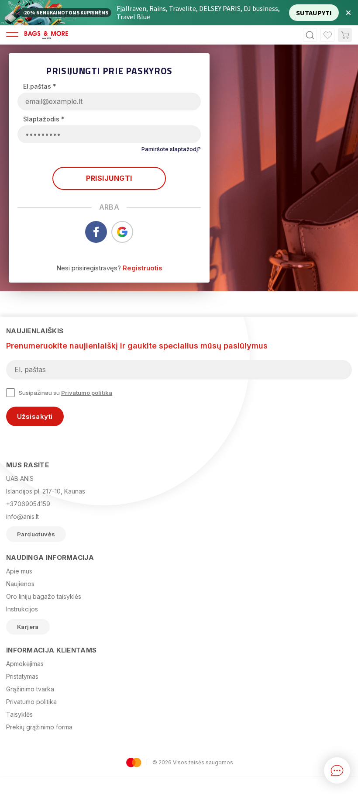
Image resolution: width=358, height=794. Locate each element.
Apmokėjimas (25, 663)
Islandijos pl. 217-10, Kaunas (45, 491)
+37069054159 (28, 503)
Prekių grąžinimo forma (39, 727)
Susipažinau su (65, 392)
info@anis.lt (22, 516)
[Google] (122, 240)
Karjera (28, 626)
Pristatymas (22, 676)
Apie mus (19, 571)
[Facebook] (96, 240)
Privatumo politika (86, 392)
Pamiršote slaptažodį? (171, 148)
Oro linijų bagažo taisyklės (43, 596)
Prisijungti (109, 178)
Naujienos (20, 583)
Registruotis (142, 268)
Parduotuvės (36, 534)
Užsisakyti (35, 416)
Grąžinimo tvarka (30, 689)
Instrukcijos (22, 609)
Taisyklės (19, 714)
